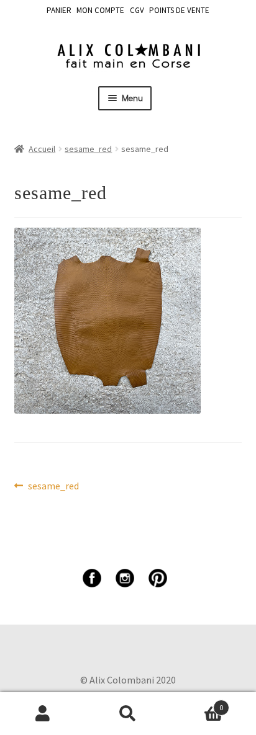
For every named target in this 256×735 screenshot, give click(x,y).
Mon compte (42, 714)
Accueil (42, 148)
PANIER (59, 10)
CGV (137, 10)
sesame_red (88, 148)
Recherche (127, 714)
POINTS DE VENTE (179, 10)
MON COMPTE (100, 10)
